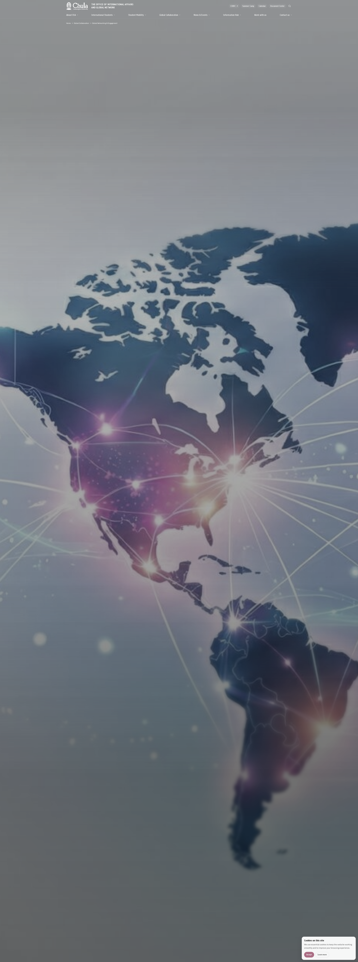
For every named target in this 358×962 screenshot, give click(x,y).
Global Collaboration (168, 15)
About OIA (71, 15)
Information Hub (231, 15)
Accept (309, 954)
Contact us (285, 15)
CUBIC (233, 6)
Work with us (260, 15)
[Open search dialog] (289, 6)
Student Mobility (136, 15)
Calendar (262, 6)
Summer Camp (248, 6)
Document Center (277, 6)
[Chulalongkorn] (77, 6)
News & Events (200, 15)
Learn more (322, 954)
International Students (102, 15)
